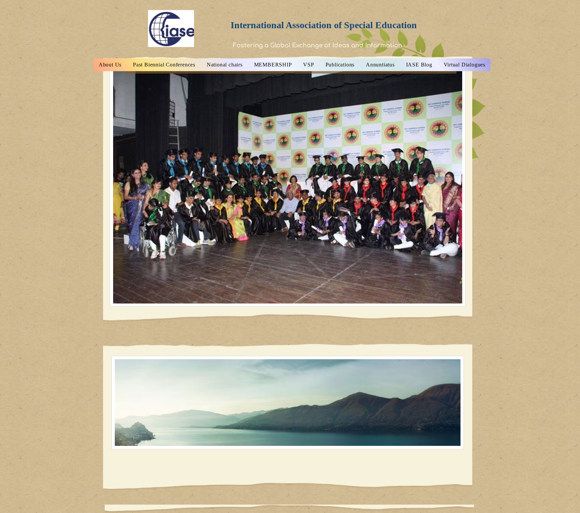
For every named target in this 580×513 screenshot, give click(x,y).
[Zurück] (112, 187)
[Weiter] (463, 187)
